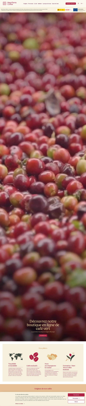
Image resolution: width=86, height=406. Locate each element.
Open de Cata (55, 3)
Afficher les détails (19, 403)
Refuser (76, 401)
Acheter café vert (71, 3)
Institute (40, 3)
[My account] (78, 3)
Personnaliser (75, 398)
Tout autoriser (76, 394)
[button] (1, 176)
